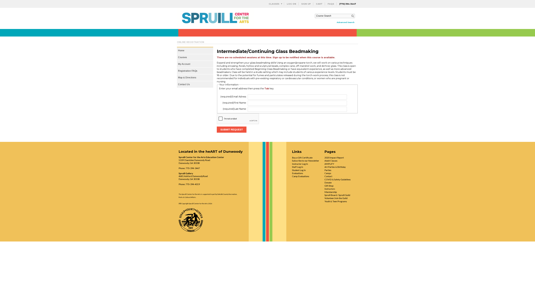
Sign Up (306, 4)
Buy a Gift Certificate (302, 157)
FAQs (331, 4)
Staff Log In (297, 167)
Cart (319, 4)
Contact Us (184, 84)
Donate (328, 182)
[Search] (352, 16)
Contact (328, 176)
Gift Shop (329, 185)
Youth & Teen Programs (335, 201)
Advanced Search (345, 22)
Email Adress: (233, 96)
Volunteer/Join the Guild (335, 198)
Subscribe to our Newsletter (305, 160)
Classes (274, 4)
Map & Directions (187, 77)
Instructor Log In (300, 163)
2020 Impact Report (334, 157)
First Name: (234, 102)
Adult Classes (330, 160)
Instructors (329, 188)
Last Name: (234, 109)
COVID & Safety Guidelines (337, 179)
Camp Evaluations (300, 176)
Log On (291, 4)
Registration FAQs (187, 71)
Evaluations (297, 173)
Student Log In (299, 170)
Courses (182, 57)
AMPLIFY (329, 163)
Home (181, 50)
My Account (184, 64)
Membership (330, 192)
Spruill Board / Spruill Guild (337, 195)
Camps (327, 173)
